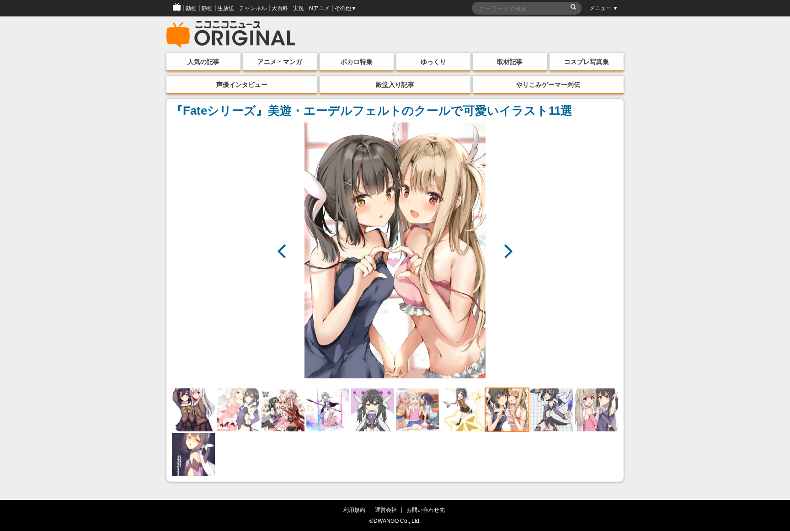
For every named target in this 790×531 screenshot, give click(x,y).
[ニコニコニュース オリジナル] (230, 34)
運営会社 (386, 510)
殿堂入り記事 (395, 84)
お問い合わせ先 (425, 510)
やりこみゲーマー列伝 (548, 84)
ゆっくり (433, 61)
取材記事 (510, 61)
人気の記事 (203, 61)
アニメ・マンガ (279, 61)
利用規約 (354, 510)
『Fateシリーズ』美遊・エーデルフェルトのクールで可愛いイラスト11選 (371, 110)
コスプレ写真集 (586, 61)
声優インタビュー (241, 84)
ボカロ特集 (357, 61)
